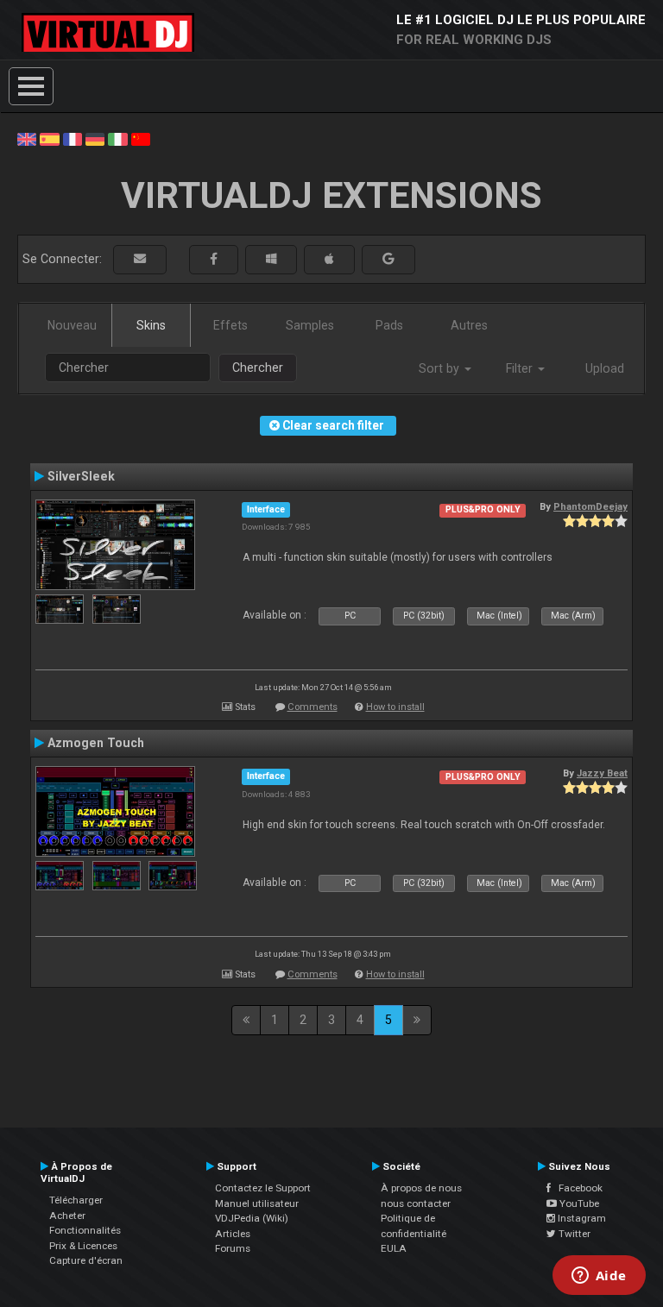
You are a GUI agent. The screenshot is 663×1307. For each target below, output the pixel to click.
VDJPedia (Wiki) (251, 1218)
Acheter (67, 1216)
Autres (469, 325)
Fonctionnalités (85, 1230)
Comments (312, 707)
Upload (604, 368)
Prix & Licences (83, 1246)
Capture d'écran (86, 1260)
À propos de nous (421, 1188)
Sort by (441, 368)
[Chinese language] (140, 138)
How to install (395, 707)
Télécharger (76, 1200)
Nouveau (72, 325)
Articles (232, 1234)
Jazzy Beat (602, 773)
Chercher (257, 367)
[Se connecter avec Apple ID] (329, 259)
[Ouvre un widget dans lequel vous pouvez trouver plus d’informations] (599, 1276)
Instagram (580, 1218)
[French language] (72, 138)
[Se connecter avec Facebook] (213, 259)
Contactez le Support (263, 1188)
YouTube (578, 1203)
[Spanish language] (49, 138)
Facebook (577, 1188)
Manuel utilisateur (257, 1203)
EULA (394, 1248)
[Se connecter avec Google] (388, 259)
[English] (26, 138)
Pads (389, 325)
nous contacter (416, 1203)
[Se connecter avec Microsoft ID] (271, 259)
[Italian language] (117, 138)
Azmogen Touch (95, 743)
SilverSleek (81, 476)
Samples (310, 325)
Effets (230, 325)
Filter (521, 368)
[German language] (94, 138)
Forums (232, 1248)
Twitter (573, 1234)
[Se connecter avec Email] (140, 259)
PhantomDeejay (590, 506)
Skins (151, 325)
